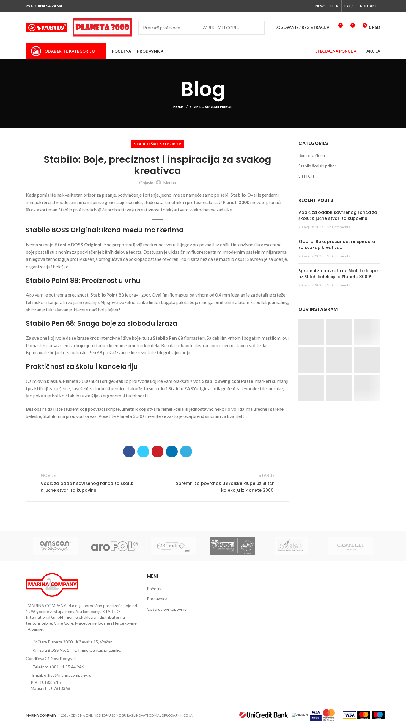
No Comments (338, 227)
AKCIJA (373, 51)
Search (256, 28)
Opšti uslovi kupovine (167, 609)
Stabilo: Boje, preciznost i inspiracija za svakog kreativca (336, 244)
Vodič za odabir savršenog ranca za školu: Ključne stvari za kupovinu (337, 215)
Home (178, 107)
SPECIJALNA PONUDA (335, 51)
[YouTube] (292, 6)
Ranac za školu (311, 155)
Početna (155, 588)
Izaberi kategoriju (221, 27)
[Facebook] (272, 6)
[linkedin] (172, 451)
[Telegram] (186, 451)
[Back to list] (157, 482)
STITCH (306, 175)
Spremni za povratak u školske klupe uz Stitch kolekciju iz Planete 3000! (338, 274)
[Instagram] (286, 6)
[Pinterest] (157, 451)
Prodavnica (157, 598)
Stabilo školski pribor (211, 107)
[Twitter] (279, 6)
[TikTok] (299, 6)
